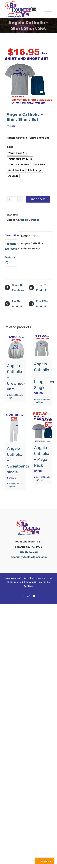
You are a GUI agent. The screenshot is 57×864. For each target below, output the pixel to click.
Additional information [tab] (11, 246)
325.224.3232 (28, 551)
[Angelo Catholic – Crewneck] (15, 347)
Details (20, 395)
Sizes (10, 146)
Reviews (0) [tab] (10, 260)
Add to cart (38, 199)
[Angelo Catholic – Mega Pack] (42, 427)
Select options (12, 396)
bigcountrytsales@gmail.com (28, 556)
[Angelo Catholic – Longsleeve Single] (42, 346)
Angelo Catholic (29, 219)
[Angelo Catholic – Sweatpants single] (15, 427)
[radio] (17, 153)
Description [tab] (11, 235)
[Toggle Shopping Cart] (33, 9)
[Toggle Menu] (48, 9)
